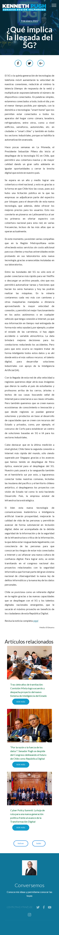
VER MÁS (20, 702)
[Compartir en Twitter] (29, 62)
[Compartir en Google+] (40, 62)
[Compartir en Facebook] (18, 62)
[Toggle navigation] (54, 5)
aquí (35, 620)
